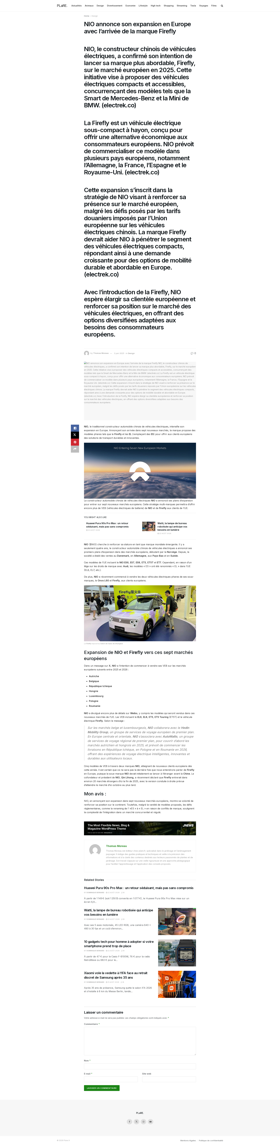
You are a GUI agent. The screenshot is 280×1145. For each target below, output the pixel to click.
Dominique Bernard (95, 893)
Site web (146, 1073)
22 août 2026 (94, 530)
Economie (130, 5)
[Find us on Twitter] (136, 1121)
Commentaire (92, 1024)
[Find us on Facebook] (129, 1121)
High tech (156, 5)
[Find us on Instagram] (143, 1121)
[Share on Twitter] (75, 435)
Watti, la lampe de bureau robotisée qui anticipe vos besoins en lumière (172, 526)
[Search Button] (222, 5)
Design (100, 5)
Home (86, 16)
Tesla (193, 5)
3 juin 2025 (119, 353)
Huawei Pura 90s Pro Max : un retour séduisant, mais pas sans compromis (138, 888)
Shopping (169, 5)
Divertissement (114, 5)
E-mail (88, 1073)
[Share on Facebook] (75, 428)
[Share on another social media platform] (75, 449)
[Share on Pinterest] (75, 442)
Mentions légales (188, 1140)
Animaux (89, 5)
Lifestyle (143, 5)
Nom (87, 1060)
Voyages (203, 5)
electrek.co (119, 105)
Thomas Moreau (101, 353)
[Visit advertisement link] (140, 828)
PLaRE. (62, 5)
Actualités (76, 5)
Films (214, 5)
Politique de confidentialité (211, 1140)
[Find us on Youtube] (150, 1121)
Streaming (182, 5)
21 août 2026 (113, 982)
